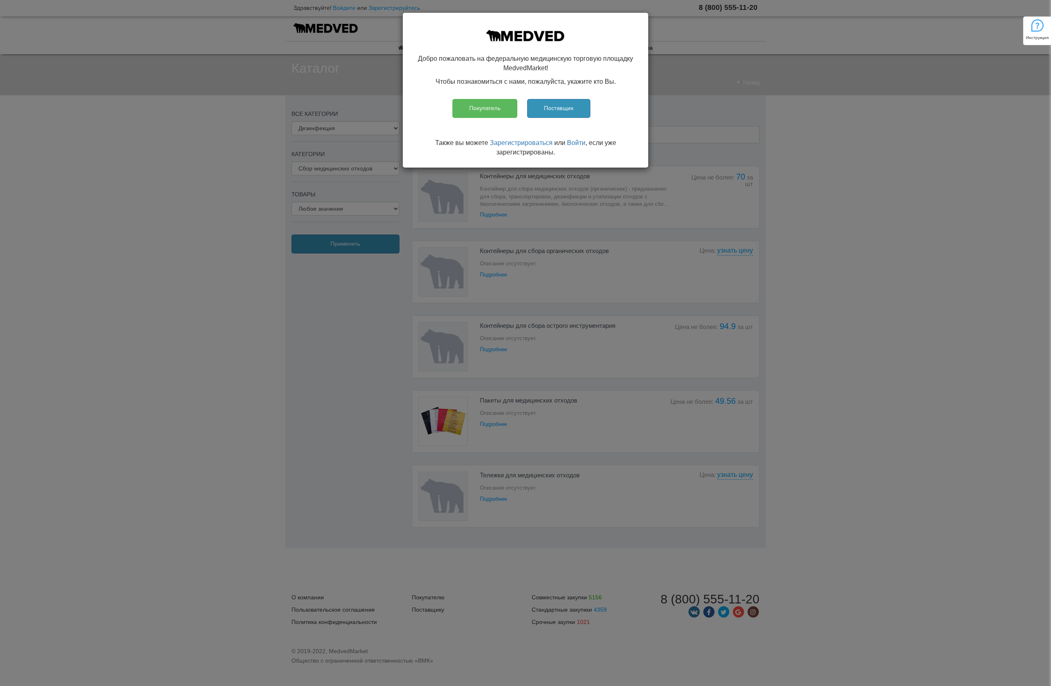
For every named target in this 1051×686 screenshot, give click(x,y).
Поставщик (559, 108)
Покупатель (484, 108)
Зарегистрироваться (521, 142)
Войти (576, 142)
